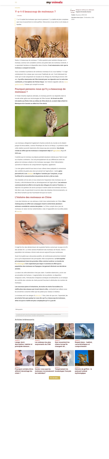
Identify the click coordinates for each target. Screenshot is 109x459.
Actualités (17, 7)
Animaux (17, 340)
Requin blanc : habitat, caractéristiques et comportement (83, 344)
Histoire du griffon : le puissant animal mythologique (83, 371)
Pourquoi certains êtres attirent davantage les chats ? (24, 371)
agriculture (57, 150)
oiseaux (30, 173)
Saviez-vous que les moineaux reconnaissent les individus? (44, 371)
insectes (19, 211)
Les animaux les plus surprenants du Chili (43, 343)
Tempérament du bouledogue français (63, 370)
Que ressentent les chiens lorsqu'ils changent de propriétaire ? (62, 344)
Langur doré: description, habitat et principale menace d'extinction (23, 344)
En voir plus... (54, 378)
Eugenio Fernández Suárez (83, 11)
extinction (38, 295)
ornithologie (20, 264)
